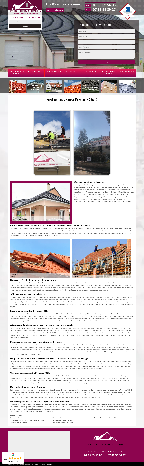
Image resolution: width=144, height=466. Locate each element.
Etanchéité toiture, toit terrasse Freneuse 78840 (27, 420)
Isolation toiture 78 (90, 71)
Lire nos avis (13, 461)
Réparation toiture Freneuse (62, 418)
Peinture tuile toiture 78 (54, 71)
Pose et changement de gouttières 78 (17, 72)
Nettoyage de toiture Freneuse (21, 418)
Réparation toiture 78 (71, 71)
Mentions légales (43, 464)
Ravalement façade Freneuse (62, 423)
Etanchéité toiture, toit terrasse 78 (108, 72)
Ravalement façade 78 (35, 71)
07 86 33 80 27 (104, 9)
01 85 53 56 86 (104, 5)
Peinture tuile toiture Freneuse (62, 420)
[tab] (17, 86)
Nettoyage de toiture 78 (127, 71)
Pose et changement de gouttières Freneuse (110, 418)
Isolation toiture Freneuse (19, 423)
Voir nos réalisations (55, 10)
